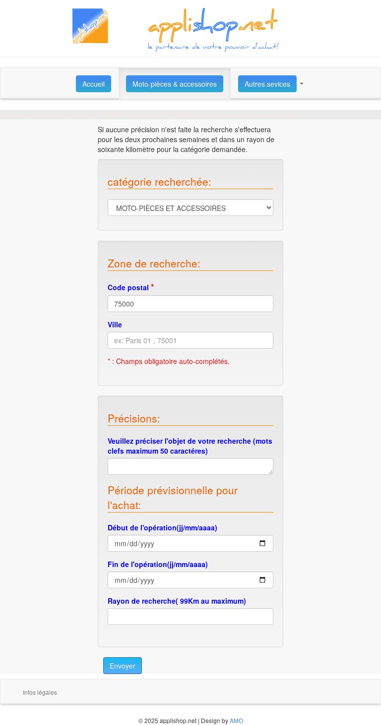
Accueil (93, 84)
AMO (236, 720)
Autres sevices (267, 84)
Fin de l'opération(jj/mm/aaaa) (158, 564)
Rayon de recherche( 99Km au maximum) (177, 601)
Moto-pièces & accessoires (174, 84)
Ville (115, 324)
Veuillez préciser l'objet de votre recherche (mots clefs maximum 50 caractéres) (190, 446)
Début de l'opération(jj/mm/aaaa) (162, 527)
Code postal (131, 287)
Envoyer (122, 666)
